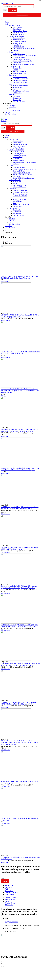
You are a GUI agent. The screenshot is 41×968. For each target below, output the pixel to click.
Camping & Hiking (19, 57)
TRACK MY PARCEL (13, 131)
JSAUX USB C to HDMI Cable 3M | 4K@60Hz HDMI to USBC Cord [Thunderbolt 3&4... (19, 548)
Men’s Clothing (17, 43)
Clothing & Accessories (16, 36)
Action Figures (17, 87)
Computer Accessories (20, 80)
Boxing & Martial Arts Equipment (23, 64)
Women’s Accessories (19, 41)
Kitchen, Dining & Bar (20, 31)
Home (7, 22)
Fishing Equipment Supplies (21, 59)
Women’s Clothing (18, 38)
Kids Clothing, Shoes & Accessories (24, 48)
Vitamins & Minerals (19, 73)
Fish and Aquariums (19, 101)
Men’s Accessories (18, 47)
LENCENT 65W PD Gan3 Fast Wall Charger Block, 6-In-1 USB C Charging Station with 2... (20, 316)
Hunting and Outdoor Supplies (22, 61)
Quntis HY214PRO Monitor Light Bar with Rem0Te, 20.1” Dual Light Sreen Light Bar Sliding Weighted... (20, 277)
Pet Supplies (13, 94)
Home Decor (17, 29)
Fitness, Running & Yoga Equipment (24, 55)
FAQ (10, 108)
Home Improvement (19, 32)
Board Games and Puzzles (21, 91)
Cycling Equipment (19, 54)
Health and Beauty (14, 66)
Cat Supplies (17, 98)
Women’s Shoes (18, 39)
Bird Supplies (17, 100)
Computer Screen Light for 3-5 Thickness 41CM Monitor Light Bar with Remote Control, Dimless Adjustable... (19, 587)
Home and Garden (14, 25)
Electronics (12, 75)
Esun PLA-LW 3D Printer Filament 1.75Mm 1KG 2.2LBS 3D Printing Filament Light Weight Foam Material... (19, 430)
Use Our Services (14, 110)
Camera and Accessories (20, 78)
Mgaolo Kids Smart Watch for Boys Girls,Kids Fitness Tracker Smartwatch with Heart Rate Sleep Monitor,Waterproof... (20, 664)
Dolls (14, 89)
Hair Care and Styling (19, 71)
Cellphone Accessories (20, 77)
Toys (10, 84)
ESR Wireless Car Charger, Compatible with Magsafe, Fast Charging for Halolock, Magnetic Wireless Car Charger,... (19, 625)
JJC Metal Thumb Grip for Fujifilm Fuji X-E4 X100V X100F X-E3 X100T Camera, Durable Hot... (20, 353)
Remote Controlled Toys (20, 85)
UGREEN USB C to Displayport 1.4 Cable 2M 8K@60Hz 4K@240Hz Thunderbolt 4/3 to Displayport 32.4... (19, 703)
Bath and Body (17, 68)
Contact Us (12, 107)
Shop (6, 24)
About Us (12, 105)
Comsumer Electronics (20, 82)
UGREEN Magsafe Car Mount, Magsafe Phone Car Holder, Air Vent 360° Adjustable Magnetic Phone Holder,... (20, 507)
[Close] (40, 0)
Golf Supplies (17, 62)
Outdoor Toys (17, 93)
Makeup (15, 70)
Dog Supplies (17, 96)
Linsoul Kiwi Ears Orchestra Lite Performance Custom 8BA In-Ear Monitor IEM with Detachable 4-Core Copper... (20, 469)
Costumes (16, 50)
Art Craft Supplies (18, 34)
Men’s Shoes (17, 45)
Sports (11, 52)
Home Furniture (18, 27)
